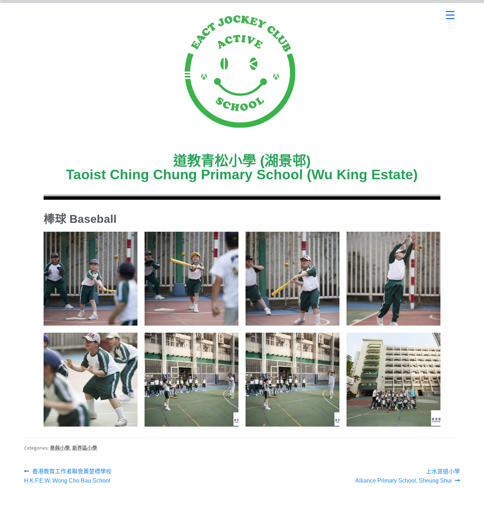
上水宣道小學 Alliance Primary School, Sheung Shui (407, 475)
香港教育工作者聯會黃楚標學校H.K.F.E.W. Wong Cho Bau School (68, 475)
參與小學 (60, 448)
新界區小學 (84, 448)
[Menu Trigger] (450, 15)
